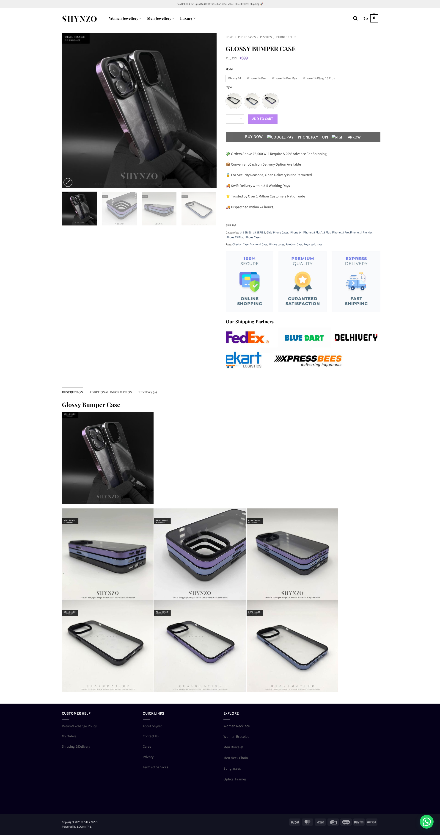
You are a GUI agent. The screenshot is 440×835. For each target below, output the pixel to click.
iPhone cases (276, 244)
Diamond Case (258, 244)
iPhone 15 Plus (286, 37)
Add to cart (262, 118)
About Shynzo (152, 726)
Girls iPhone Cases (277, 232)
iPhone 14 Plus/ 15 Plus (317, 232)
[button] (370, 18)
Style (229, 87)
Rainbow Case (294, 244)
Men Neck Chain (235, 757)
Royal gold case (313, 244)
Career (148, 746)
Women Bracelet (236, 736)
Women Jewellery (123, 18)
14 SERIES (245, 232)
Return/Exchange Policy (79, 726)
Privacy (148, 756)
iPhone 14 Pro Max (361, 232)
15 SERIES (266, 37)
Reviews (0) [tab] (147, 392)
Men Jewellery (159, 18)
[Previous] (71, 110)
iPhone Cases (246, 37)
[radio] (234, 78)
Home (229, 37)
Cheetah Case (240, 244)
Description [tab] (72, 392)
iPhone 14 (296, 232)
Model (229, 69)
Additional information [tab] (110, 392)
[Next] (208, 110)
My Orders (69, 736)
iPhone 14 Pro (340, 232)
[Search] (355, 18)
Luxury (186, 18)
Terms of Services (155, 767)
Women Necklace (236, 726)
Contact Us (151, 736)
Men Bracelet (233, 747)
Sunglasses (232, 768)
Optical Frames (235, 779)
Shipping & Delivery (76, 746)
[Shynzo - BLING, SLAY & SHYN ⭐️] (79, 18)
